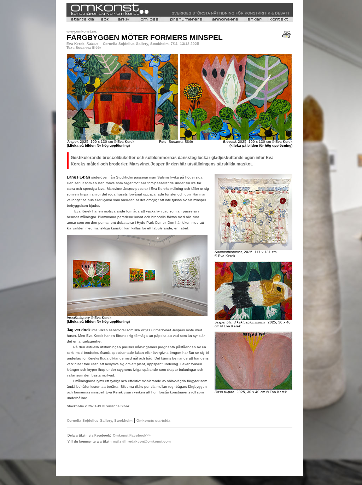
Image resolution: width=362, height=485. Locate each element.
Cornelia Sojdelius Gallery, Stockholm (100, 420)
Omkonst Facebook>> (132, 435)
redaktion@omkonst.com (149, 441)
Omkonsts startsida (153, 420)
